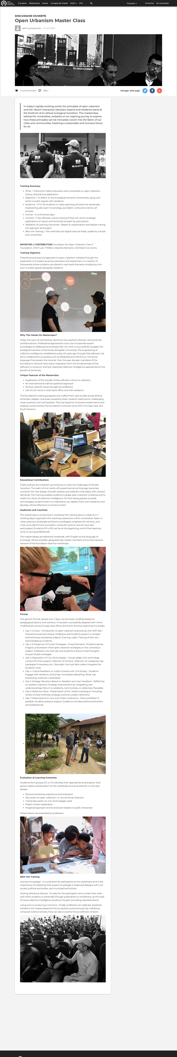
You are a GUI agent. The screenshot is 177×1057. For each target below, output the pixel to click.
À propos (22, 3)
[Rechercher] (91, 3)
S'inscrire (149, 3)
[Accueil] (8, 3)
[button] (145, 90)
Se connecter (162, 3)
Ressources (34, 3)
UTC (81, 3)
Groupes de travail (59, 3)
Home (45, 3)
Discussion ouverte (30, 15)
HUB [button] (72, 3)
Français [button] (131, 3)
